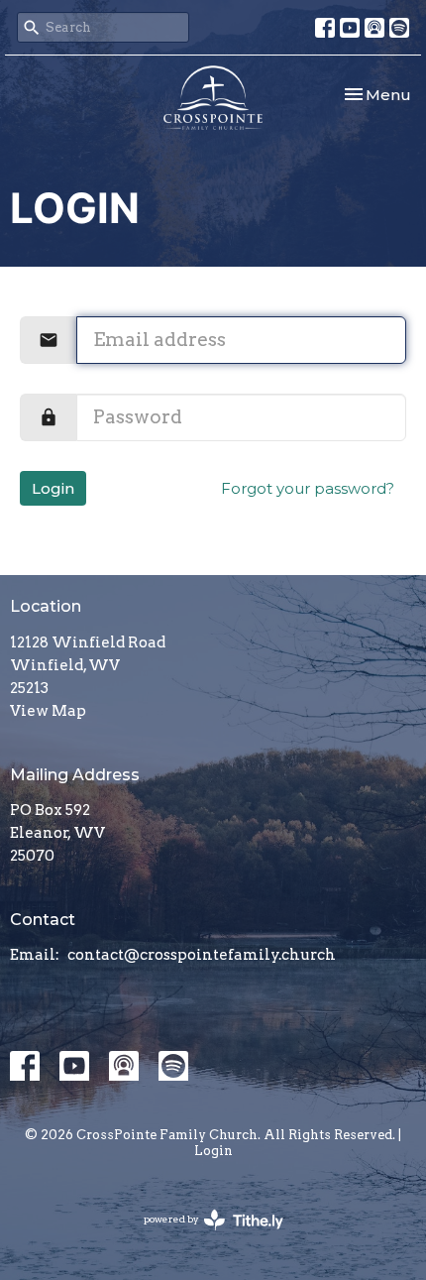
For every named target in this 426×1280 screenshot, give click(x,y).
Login (53, 488)
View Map (48, 711)
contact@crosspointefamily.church (201, 955)
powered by (203, 1236)
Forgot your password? (307, 488)
